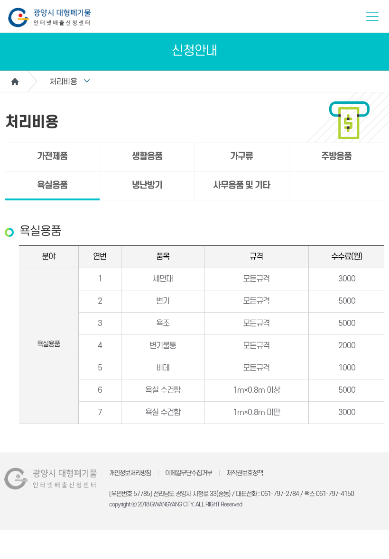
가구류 (241, 157)
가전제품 (52, 157)
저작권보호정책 (244, 473)
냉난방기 (147, 185)
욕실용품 (52, 185)
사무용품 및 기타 (241, 185)
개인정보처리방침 (130, 473)
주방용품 (336, 157)
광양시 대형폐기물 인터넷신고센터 (49, 17)
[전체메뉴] (372, 16)
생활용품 (147, 157)
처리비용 (63, 82)
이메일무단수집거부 (188, 473)
